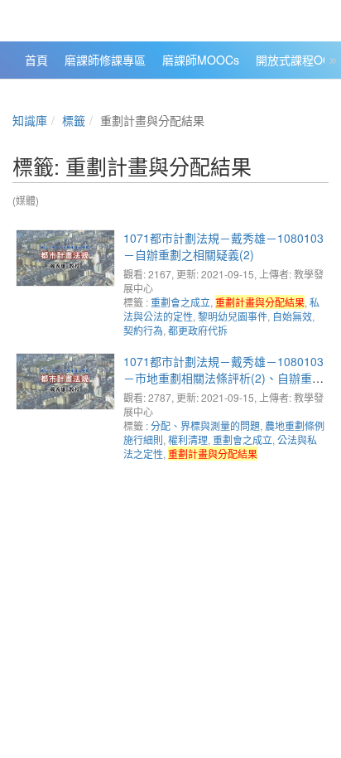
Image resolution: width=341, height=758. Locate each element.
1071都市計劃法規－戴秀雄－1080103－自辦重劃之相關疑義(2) (223, 246)
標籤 (73, 120)
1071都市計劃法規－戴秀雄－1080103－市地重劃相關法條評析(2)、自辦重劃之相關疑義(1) (223, 378)
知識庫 (29, 120)
